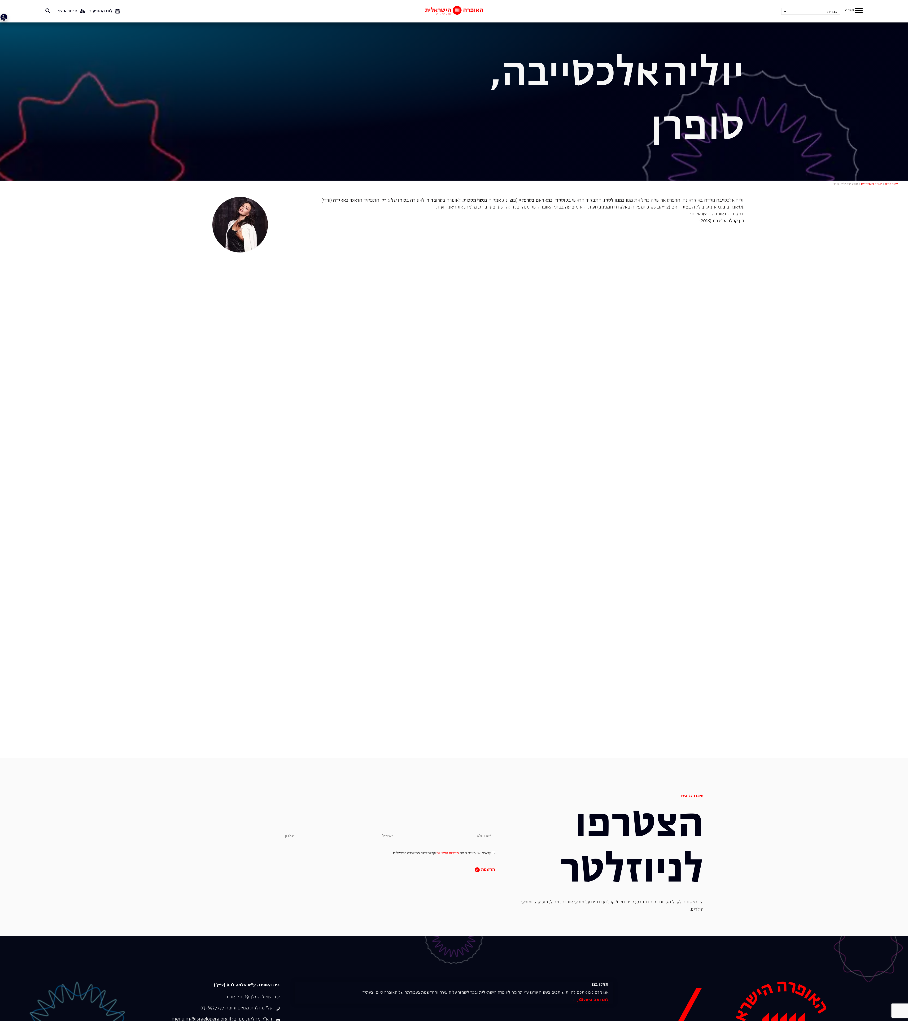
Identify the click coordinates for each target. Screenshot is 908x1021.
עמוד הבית (891, 184)
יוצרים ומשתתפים (871, 184)
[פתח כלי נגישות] (4, 17)
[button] (859, 11)
